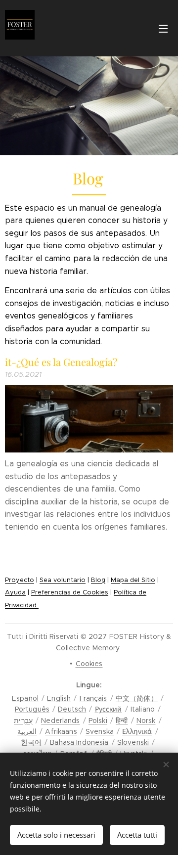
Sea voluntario (63, 580)
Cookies (89, 663)
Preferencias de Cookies (69, 592)
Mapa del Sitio (133, 580)
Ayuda (15, 592)
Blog (98, 580)
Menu (163, 28)
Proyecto (19, 580)
